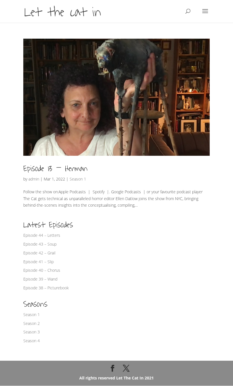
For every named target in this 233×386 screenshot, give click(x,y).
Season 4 (31, 340)
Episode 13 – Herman (55, 168)
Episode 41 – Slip (38, 261)
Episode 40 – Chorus (41, 270)
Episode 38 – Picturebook (46, 287)
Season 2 (31, 323)
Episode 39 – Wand (40, 279)
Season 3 (31, 332)
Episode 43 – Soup (40, 244)
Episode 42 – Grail (39, 253)
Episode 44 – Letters (41, 235)
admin (33, 179)
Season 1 (78, 179)
